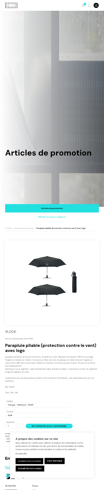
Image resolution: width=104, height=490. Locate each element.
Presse (35, 486)
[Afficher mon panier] (83, 5)
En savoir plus (21, 453)
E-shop (8, 228)
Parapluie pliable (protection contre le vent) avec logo (61, 228)
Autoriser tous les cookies (29, 461)
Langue (9, 401)
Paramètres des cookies (30, 469)
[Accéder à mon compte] (89, 5)
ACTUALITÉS (10, 486)
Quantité (10, 422)
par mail (10, 439)
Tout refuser (54, 461)
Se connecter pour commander (49, 425)
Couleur (9, 411)
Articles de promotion (52, 208)
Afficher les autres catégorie (52, 217)
